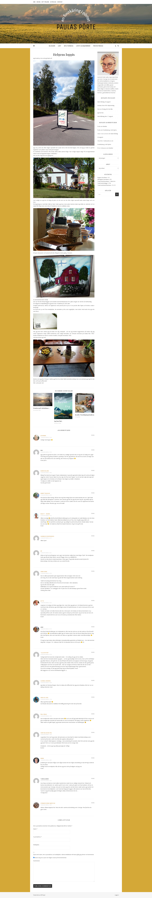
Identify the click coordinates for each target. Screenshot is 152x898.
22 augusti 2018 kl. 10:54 (46, 682)
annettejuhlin (45, 493)
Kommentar (36, 861)
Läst (59, 46)
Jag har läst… (100, 112)
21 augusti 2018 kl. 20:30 (46, 495)
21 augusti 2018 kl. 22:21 (46, 552)
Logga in (117, 895)
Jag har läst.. (58, 421)
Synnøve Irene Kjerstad (48, 803)
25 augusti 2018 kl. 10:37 (46, 805)
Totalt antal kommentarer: (104, 185)
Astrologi (53, 2)
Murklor (105, 126)
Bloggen (52, 46)
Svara (92, 435)
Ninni (42, 758)
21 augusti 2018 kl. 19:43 (46, 472)
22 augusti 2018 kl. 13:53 (46, 716)
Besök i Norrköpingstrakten (84, 415)
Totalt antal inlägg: (102, 183)
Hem (34, 2)
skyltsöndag (68, 46)
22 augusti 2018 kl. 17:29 (46, 734)
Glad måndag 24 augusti (104, 102)
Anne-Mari (44, 571)
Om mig (38, 2)
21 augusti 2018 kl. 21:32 (46, 515)
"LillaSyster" (45, 652)
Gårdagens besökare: (103, 179)
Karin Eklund (45, 471)
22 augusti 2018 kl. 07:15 (46, 628)
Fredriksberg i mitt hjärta (110, 130)
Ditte (42, 601)
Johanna (43, 435)
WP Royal (43, 895)
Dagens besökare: (102, 177)
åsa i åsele (44, 714)
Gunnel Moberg (46, 681)
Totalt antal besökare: (103, 181)
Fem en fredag (98, 46)
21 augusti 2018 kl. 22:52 (46, 573)
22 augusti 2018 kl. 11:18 (46, 699)
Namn (35, 829)
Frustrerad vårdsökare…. (41, 408)
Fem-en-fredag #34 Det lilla (104, 109)
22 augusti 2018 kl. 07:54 (46, 654)
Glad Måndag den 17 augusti (105, 116)
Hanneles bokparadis (47, 536)
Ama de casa (44, 697)
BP (41, 551)
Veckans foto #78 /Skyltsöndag (105, 105)
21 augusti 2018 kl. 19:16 (46, 452)
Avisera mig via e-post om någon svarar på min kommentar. (50, 857)
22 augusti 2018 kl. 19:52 (46, 780)
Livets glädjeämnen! (83, 46)
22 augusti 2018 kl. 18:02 (46, 760)
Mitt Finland (45, 2)
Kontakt (59, 2)
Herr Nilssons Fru (46, 733)
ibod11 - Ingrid (45, 514)
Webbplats (36, 844)
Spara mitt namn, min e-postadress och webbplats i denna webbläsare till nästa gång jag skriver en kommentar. (63, 854)
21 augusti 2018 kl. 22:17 (46, 538)
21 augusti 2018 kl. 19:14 (46, 437)
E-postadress (37, 837)
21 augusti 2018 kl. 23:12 (46, 602)
